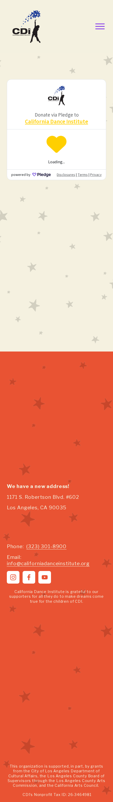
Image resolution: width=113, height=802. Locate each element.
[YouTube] (44, 577)
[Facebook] (29, 577)
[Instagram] (13, 577)
